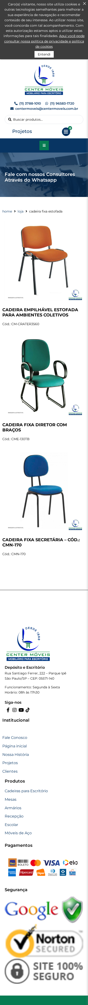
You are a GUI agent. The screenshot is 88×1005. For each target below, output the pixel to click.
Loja (20, 211)
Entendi (44, 54)
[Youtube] (21, 710)
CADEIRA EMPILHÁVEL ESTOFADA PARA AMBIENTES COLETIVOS (40, 312)
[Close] (84, 3)
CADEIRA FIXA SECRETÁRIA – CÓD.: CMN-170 (41, 542)
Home (7, 211)
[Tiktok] (27, 710)
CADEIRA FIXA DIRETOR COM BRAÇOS (34, 427)
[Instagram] (14, 710)
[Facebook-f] (8, 710)
